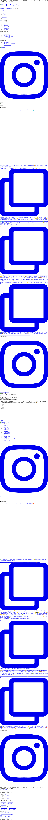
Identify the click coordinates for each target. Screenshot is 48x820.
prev (2, 420)
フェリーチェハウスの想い (10, 43)
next (1, 421)
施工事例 (6, 29)
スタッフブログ (7, 45)
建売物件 (4, 17)
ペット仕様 (5, 15)
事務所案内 (6, 42)
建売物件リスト (7, 35)
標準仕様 (4, 14)
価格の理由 (6, 28)
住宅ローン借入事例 (8, 36)
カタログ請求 (7, 37)
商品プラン (5, 13)
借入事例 (6, 434)
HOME (4, 10)
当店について (5, 18)
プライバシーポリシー (5, 791)
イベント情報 (5, 11)
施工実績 (6, 431)
